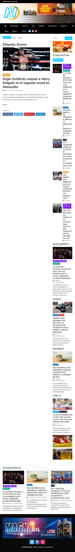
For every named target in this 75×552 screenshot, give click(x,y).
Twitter (19, 114)
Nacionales (58, 349)
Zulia (33, 26)
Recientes (58, 60)
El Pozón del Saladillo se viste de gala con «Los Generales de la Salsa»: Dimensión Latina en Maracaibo (67, 87)
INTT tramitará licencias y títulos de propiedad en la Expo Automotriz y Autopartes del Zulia (67, 154)
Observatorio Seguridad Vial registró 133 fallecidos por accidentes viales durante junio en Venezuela (61, 325)
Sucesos (25, 26)
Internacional (52, 26)
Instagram (42, 542)
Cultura (24, 31)
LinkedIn (41, 114)
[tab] (58, 60)
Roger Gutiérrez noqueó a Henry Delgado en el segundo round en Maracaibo (26, 83)
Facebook (8, 114)
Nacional (41, 26)
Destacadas (14, 26)
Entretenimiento (61, 244)
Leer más (5, 104)
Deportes (64, 26)
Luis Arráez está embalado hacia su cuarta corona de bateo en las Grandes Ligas (67, 186)
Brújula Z (15, 31)
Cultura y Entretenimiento (67, 66)
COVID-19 (57, 395)
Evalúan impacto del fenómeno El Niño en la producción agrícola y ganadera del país (62, 372)
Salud (6, 31)
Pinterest (30, 114)
